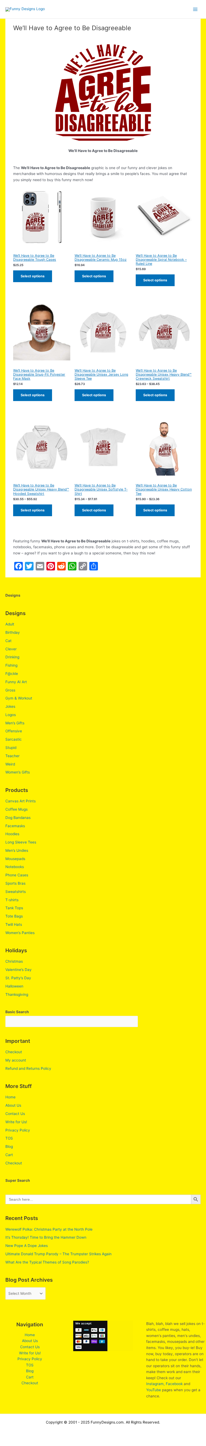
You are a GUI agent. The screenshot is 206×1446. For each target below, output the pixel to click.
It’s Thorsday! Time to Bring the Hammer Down (45, 1237)
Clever (11, 649)
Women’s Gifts (17, 772)
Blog (9, 1146)
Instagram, (155, 1384)
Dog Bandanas (18, 817)
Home (10, 1097)
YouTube (153, 1390)
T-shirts (12, 900)
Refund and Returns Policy (28, 1068)
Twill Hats (13, 924)
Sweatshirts (15, 891)
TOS (9, 1138)
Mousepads (15, 859)
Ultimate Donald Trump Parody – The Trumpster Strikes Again (58, 1254)
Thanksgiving (16, 994)
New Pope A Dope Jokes (26, 1245)
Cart (9, 1155)
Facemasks (15, 826)
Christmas (14, 961)
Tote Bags (14, 916)
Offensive (13, 731)
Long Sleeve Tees (20, 842)
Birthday (12, 632)
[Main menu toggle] (195, 9)
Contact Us (15, 1113)
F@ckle (11, 673)
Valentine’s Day (18, 969)
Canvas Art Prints (20, 801)
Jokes (10, 706)
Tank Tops (14, 908)
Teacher (12, 756)
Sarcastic (13, 739)
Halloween (14, 986)
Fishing (11, 665)
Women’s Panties (20, 933)
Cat (8, 641)
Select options (33, 276)
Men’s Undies (16, 850)
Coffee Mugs (16, 809)
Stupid (10, 747)
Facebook (174, 1384)
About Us (13, 1105)
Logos (10, 715)
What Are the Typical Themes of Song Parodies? (47, 1262)
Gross (10, 690)
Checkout (13, 1052)
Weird (10, 764)
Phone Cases (16, 875)
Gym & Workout (18, 698)
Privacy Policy (17, 1130)
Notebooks (14, 867)
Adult (9, 624)
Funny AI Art (16, 682)
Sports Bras (15, 883)
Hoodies (12, 834)
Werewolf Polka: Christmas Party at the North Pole (49, 1229)
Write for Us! (16, 1122)
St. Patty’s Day (18, 978)
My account (15, 1060)
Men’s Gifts (14, 723)
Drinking (12, 657)
